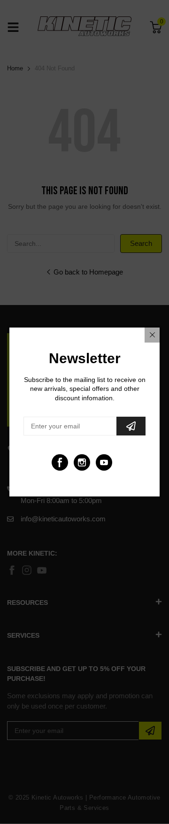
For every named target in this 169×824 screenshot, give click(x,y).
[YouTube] (104, 462)
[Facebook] (60, 462)
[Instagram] (82, 462)
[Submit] (131, 426)
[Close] (152, 335)
